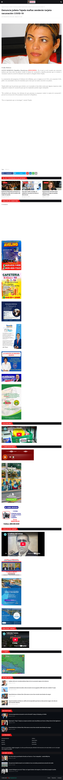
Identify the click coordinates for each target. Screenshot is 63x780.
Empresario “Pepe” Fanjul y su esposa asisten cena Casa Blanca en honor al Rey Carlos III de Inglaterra (35, 721)
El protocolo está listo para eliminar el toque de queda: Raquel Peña (50, 193)
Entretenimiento (5, 738)
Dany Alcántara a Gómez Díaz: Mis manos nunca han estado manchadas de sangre (30, 694)
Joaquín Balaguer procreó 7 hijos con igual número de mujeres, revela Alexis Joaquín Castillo (32, 769)
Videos (33, 738)
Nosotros (54, 778)
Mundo (3, 740)
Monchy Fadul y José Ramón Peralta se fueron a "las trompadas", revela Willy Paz (29, 756)
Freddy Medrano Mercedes (8, 16)
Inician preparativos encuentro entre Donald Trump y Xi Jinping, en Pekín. (28, 714)
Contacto (59, 778)
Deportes (34, 742)
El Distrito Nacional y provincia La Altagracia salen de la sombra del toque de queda (11, 193)
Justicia (3, 742)
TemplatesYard (13, 778)
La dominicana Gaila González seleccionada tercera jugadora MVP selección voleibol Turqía (32, 687)
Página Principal (5, 7)
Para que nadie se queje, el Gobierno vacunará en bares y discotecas (30, 193)
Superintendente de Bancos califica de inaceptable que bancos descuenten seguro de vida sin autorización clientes (33, 701)
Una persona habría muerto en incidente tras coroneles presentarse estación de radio (31, 763)
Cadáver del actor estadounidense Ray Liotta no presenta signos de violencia (29, 681)
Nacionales (34, 740)
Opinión (3, 744)
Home (49, 778)
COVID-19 (11, 7)
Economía (34, 744)
